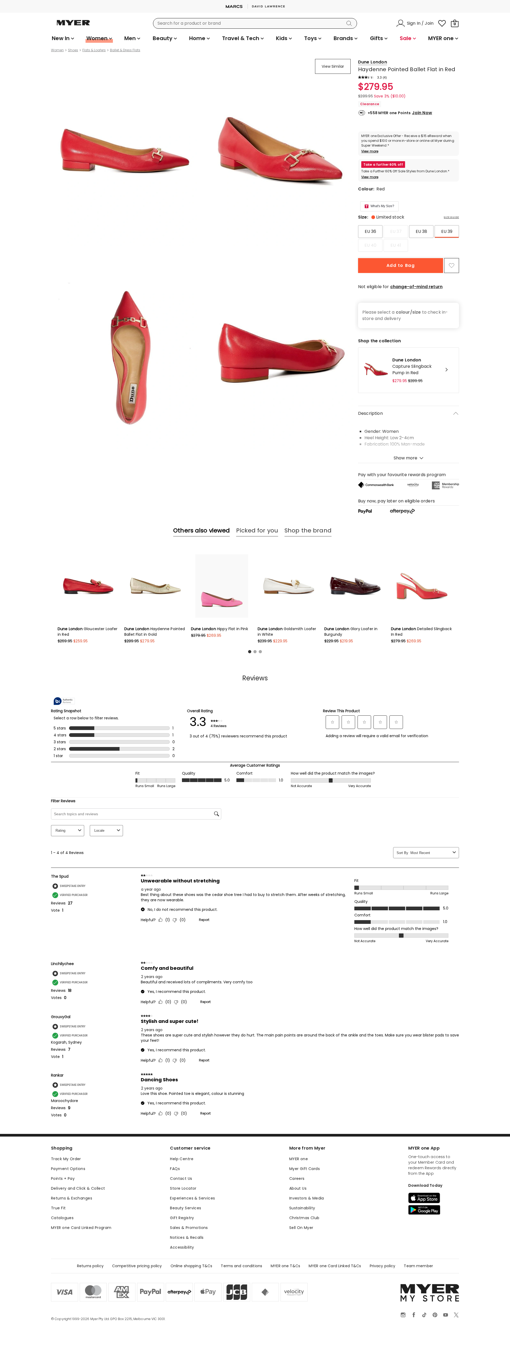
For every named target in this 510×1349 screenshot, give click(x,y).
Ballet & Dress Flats (125, 50)
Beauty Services (185, 1208)
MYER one (298, 1159)
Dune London (372, 62)
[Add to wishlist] (451, 265)
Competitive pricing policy (137, 1266)
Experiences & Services (192, 1198)
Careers (297, 1178)
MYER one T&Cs (285, 1266)
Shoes (73, 50)
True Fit (58, 1208)
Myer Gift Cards (304, 1168)
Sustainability (302, 1208)
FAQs (175, 1168)
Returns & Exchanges (71, 1198)
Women (57, 50)
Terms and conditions (241, 1266)
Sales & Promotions (189, 1227)
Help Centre (181, 1159)
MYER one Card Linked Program (81, 1227)
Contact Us (181, 1178)
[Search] (350, 23)
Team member (418, 1266)
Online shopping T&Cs (191, 1266)
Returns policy (90, 1266)
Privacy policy (383, 1266)
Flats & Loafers (94, 50)
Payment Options (68, 1168)
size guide (451, 217)
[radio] (370, 231)
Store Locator (183, 1188)
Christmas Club (304, 1217)
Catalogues (62, 1217)
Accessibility (182, 1247)
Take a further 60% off (383, 164)
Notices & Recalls (186, 1237)
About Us (298, 1188)
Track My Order (66, 1159)
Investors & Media (306, 1198)
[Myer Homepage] (73, 25)
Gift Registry (182, 1217)
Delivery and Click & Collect (78, 1188)
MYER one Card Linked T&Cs (335, 1266)
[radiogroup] (408, 238)
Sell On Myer (301, 1227)
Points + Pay (63, 1178)
